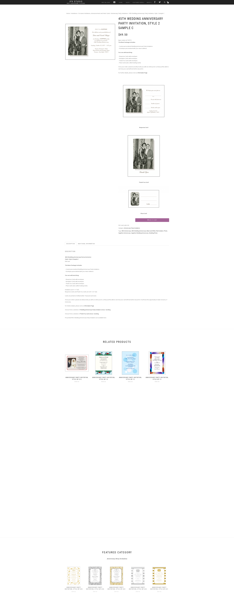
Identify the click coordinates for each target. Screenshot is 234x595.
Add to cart (153, 220)
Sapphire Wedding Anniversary (139, 233)
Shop (127, 2)
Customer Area (138, 2)
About (149, 2)
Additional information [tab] (86, 243)
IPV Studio (76, 1)
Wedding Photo (153, 233)
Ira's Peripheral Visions (76, 3)
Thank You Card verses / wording (89, 314)
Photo (165, 231)
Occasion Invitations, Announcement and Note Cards (94, 13)
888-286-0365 (106, 2)
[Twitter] (159, 2)
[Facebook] (155, 2)
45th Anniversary (126, 231)
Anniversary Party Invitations (119, 13)
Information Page (142, 73)
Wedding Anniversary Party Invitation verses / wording (95, 310)
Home (121, 2)
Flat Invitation (159, 231)
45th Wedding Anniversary (139, 231)
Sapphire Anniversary (124, 233)
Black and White (151, 231)
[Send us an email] (114, 2)
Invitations (74, 13)
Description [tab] (70, 243)
